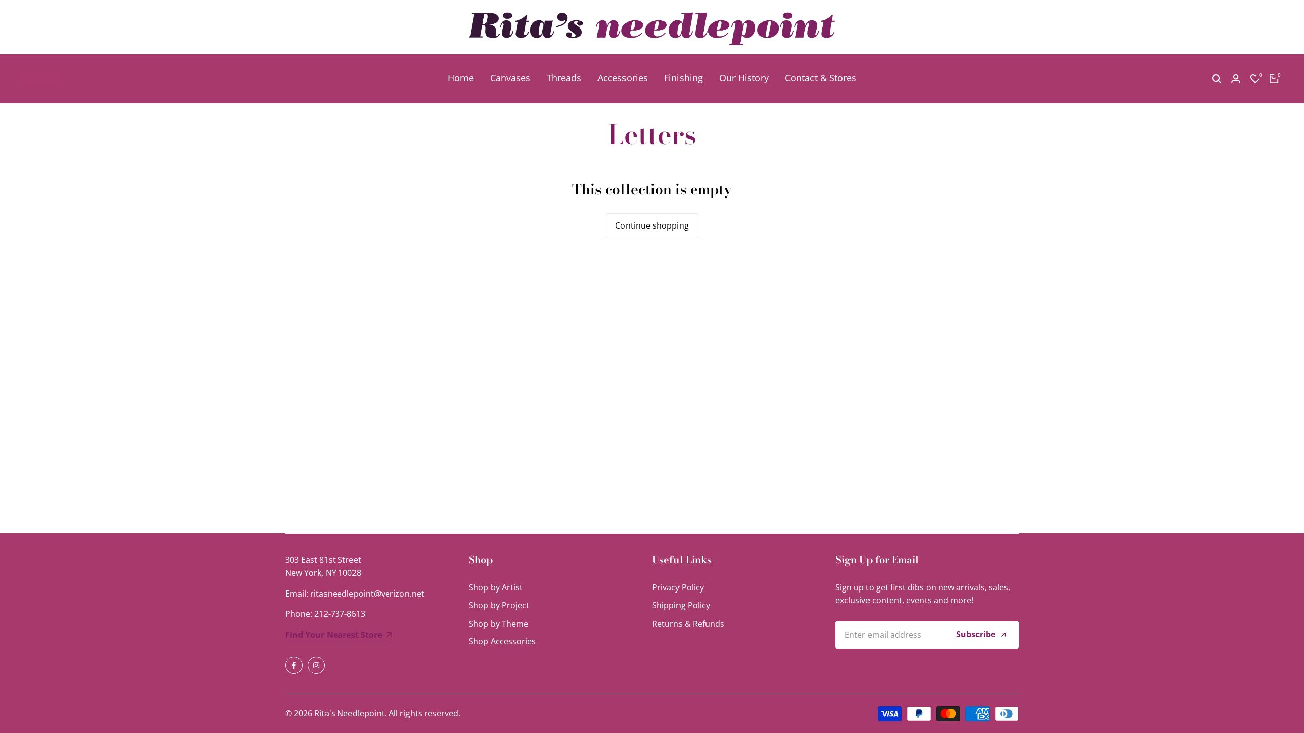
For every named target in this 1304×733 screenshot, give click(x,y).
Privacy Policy (678, 587)
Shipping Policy (681, 605)
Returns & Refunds (688, 623)
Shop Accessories (502, 641)
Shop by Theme (498, 623)
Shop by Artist (496, 587)
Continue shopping (652, 225)
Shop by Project (499, 605)
